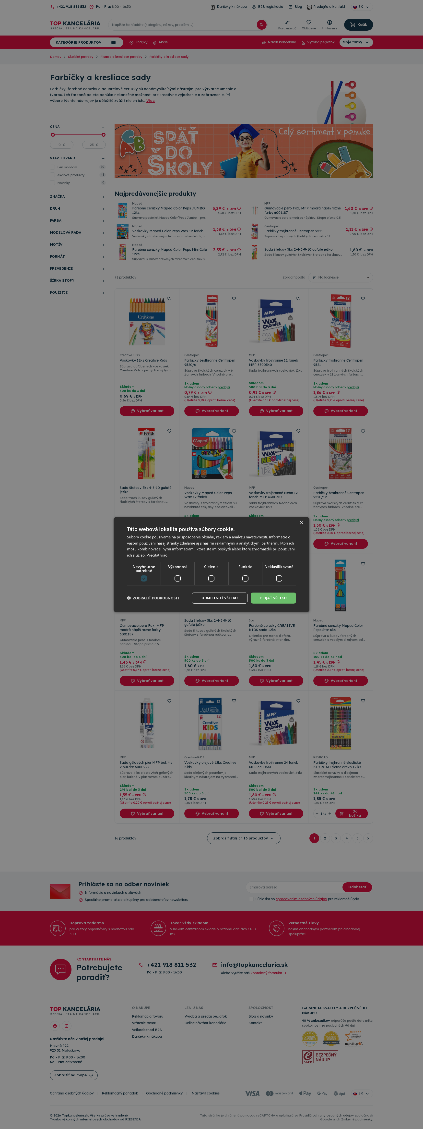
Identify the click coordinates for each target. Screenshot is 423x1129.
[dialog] (211, 564)
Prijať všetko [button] (273, 597)
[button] (153, 598)
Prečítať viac (157, 555)
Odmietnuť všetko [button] (219, 597)
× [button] (301, 522)
